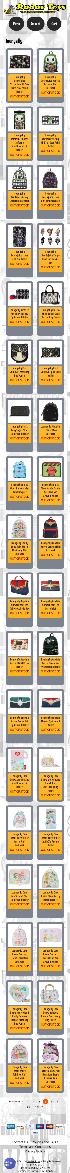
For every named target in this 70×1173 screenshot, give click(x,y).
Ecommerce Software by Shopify (35, 1171)
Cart (54, 24)
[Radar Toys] (35, 14)
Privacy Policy (35, 1151)
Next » (39, 1106)
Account (35, 24)
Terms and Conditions (35, 1147)
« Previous (16, 1101)
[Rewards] (10, 1163)
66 (28, 1106)
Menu (16, 24)
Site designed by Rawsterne (35, 1168)
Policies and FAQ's (45, 1142)
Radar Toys (33, 1162)
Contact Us (20, 1142)
